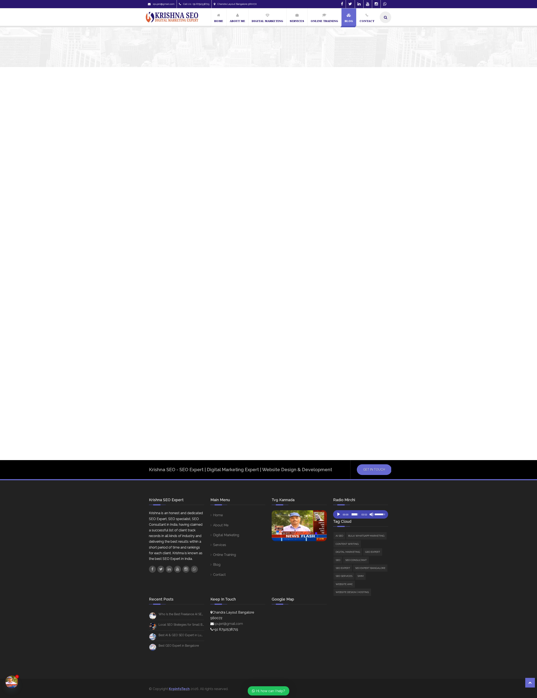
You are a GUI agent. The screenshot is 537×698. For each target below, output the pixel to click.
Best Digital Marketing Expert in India (351, 283)
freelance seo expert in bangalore (350, 356)
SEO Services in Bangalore (344, 404)
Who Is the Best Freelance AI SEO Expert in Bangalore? (385, 140)
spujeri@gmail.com (164, 4)
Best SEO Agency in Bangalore (346, 299)
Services (219, 545)
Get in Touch (374, 469)
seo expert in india (338, 396)
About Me (220, 525)
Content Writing (343, 200)
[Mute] (371, 514)
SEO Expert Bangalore (348, 229)
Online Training (224, 555)
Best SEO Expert (336, 315)
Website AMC (341, 254)
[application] (360, 514)
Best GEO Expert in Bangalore (179, 645)
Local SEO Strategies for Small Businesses (187, 624)
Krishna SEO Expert (161, 257)
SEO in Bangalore (369, 396)
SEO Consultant (348, 242)
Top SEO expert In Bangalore (345, 412)
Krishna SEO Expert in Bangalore (348, 372)
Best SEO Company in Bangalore (347, 307)
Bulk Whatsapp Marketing (351, 194)
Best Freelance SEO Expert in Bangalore (353, 291)
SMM (335, 248)
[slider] (355, 514)
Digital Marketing (344, 206)
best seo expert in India (341, 332)
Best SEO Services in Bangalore (347, 340)
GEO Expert (340, 211)
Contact (219, 575)
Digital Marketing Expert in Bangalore (352, 348)
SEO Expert (340, 223)
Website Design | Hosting (350, 259)
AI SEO (336, 189)
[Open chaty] (11, 682)
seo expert (333, 380)
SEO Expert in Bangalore (342, 388)
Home (218, 515)
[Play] (338, 514)
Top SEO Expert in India (341, 420)
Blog (216, 565)
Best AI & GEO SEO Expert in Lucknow (184, 635)
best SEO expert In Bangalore (346, 323)
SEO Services (341, 234)
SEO (334, 217)
